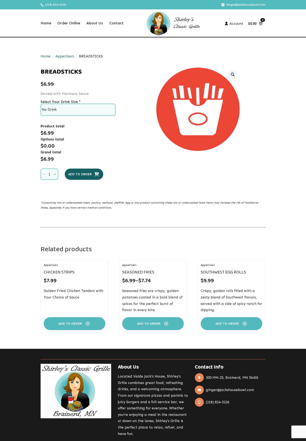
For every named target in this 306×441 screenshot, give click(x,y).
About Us (94, 23)
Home (46, 23)
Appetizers (64, 56)
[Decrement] (44, 174)
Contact (116, 23)
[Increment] (55, 174)
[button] (232, 74)
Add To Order (80, 174)
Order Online (68, 23)
